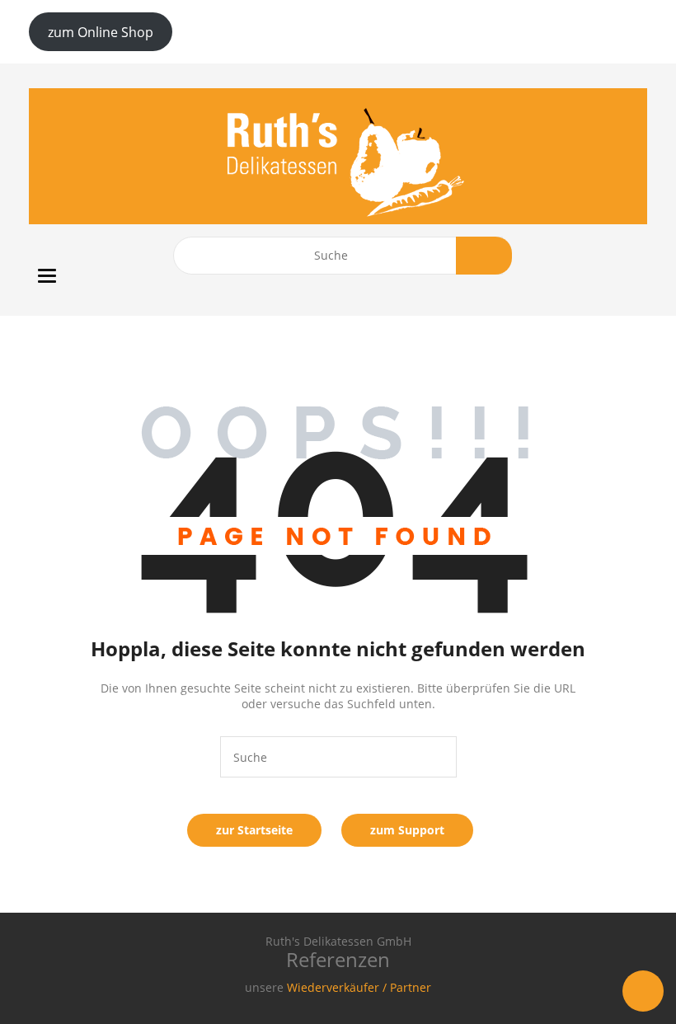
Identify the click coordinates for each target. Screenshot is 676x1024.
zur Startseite (254, 830)
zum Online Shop (100, 32)
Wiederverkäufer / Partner (359, 987)
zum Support (407, 830)
